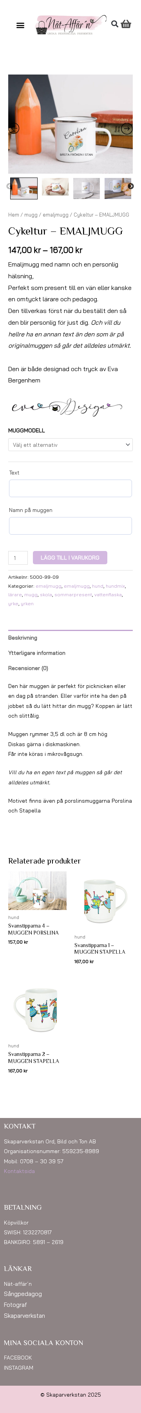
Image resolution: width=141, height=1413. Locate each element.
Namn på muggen (30, 510)
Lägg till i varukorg (70, 557)
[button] (20, 25)
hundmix (115, 586)
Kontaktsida (19, 1171)
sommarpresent (73, 594)
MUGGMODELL (26, 430)
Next (131, 186)
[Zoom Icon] (70, 124)
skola (46, 594)
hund (97, 586)
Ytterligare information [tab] (36, 652)
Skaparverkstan (24, 1315)
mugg (31, 215)
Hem (13, 215)
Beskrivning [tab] (22, 637)
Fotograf (15, 1304)
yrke (13, 603)
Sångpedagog (23, 1293)
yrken (27, 603)
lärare (15, 594)
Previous (9, 186)
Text (14, 472)
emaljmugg (56, 215)
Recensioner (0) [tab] (28, 668)
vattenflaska (108, 594)
